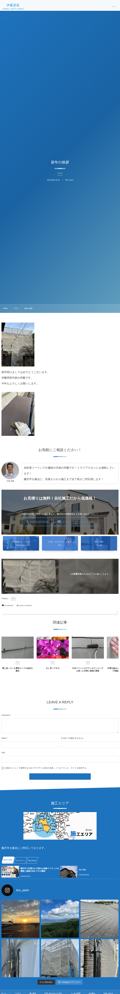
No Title (82, 870)
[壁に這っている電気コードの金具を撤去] (17, 648)
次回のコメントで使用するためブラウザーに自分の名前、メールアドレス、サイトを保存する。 (46, 768)
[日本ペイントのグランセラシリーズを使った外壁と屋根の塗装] (88, 648)
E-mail (64, 738)
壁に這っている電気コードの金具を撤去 (17, 669)
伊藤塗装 (12, 5)
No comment (8, 605)
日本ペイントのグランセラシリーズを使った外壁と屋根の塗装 (87, 669)
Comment (5, 715)
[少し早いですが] (53, 648)
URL (3, 753)
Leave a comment (25, 605)
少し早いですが (53, 668)
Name (4, 738)
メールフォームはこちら (78, 521)
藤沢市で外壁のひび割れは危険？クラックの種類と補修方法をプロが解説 (39, 869)
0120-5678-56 (39, 522)
